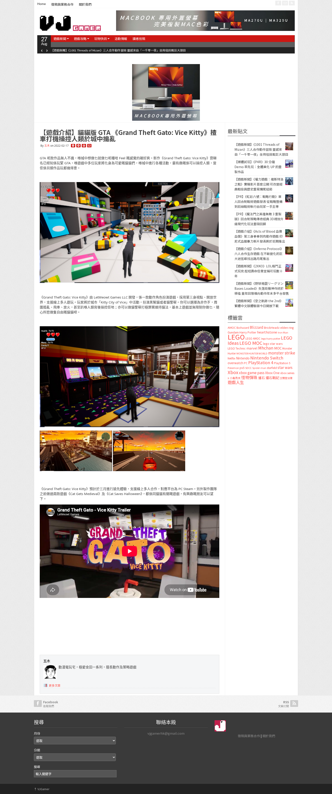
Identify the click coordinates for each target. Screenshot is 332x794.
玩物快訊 (100, 38)
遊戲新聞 (60, 38)
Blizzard (256, 327)
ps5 (242, 368)
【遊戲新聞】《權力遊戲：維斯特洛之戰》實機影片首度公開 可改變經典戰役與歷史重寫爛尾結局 (258, 184)
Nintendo (243, 358)
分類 (37, 750)
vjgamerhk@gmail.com (166, 733)
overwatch (235, 363)
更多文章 (55, 685)
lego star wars (273, 343)
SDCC (248, 368)
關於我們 (85, 4)
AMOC (232, 327)
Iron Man (283, 332)
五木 (47, 146)
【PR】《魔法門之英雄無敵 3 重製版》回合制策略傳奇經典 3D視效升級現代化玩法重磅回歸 (258, 219)
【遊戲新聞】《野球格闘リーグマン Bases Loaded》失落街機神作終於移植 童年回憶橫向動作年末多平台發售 (261, 288)
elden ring (287, 327)
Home (41, 4)
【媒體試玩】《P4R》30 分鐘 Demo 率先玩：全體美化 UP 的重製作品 (96, 50)
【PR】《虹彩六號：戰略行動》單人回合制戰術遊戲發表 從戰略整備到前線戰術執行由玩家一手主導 (258, 201)
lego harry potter (270, 338)
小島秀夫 (235, 378)
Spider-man (259, 368)
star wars (285, 367)
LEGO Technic (237, 348)
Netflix (231, 358)
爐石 (261, 377)
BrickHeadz (272, 327)
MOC (278, 348)
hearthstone (267, 332)
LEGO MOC (250, 342)
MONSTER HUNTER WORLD (251, 353)
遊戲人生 (236, 382)
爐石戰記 (272, 377)
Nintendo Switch (266, 358)
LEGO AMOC (252, 338)
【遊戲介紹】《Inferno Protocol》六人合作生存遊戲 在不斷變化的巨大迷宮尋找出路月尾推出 (258, 253)
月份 (37, 733)
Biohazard (242, 327)
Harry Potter (247, 332)
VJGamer (41, 789)
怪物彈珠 (249, 377)
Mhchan (266, 348)
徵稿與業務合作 (62, 4)
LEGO (236, 336)
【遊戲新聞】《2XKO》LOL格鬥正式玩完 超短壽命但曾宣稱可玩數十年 (258, 271)
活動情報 (121, 38)
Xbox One (272, 372)
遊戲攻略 (80, 38)
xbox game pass (251, 372)
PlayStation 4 (260, 362)
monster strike (281, 353)
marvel (251, 348)
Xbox (233, 372)
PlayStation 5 (282, 363)
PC (246, 363)
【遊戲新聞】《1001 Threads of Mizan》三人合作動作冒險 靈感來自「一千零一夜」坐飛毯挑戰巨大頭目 (261, 149)
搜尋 (37, 766)
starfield (272, 368)
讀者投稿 (139, 38)
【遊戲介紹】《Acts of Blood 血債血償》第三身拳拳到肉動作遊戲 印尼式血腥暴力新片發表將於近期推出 (259, 236)
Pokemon (233, 368)
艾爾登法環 (286, 378)
